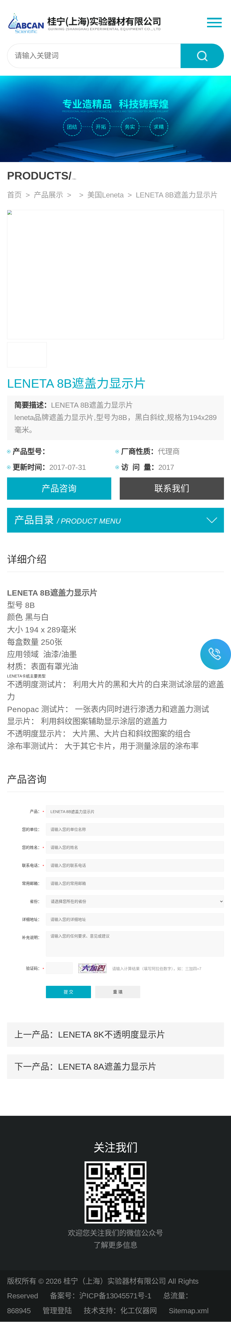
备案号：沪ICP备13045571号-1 (100, 1296)
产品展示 (48, 195)
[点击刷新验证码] (92, 968)
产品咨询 (59, 488)
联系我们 (171, 488)
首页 (14, 195)
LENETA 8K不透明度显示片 (111, 1034)
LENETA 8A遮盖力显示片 (107, 1066)
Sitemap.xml (189, 1311)
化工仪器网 (138, 1311)
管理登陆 (57, 1311)
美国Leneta (105, 195)
